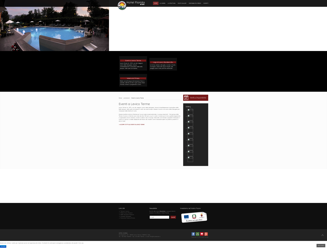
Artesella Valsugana (125, 216)
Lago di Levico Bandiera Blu (163, 62)
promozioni (127, 98)
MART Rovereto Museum (127, 214)
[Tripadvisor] (197, 235)
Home (120, 98)
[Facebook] (193, 235)
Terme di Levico (124, 211)
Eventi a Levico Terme (133, 61)
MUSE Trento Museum (126, 213)
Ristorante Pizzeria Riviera (127, 218)
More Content (321, 245)
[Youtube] (202, 235)
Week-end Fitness (133, 78)
